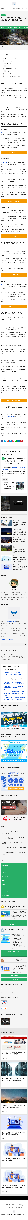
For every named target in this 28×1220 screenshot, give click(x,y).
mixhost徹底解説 (14, 975)
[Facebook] (2, 441)
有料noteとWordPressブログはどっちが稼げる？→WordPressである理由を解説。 (20, 550)
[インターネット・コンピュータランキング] (8, 989)
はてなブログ (4, 162)
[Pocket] (13, 441)
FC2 (2, 132)
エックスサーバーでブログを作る (14, 921)
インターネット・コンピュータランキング (9, 992)
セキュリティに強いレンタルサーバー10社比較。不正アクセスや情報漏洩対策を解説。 (14, 837)
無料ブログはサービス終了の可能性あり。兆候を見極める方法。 (19, 524)
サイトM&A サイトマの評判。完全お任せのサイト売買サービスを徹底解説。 (14, 832)
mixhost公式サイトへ (14, 979)
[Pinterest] (21, 441)
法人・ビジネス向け (10, 8)
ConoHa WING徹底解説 (14, 951)
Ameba (3, 284)
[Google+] (8, 441)
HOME (3, 27)
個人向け (3, 8)
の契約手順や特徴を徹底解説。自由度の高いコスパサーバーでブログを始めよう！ (14, 693)
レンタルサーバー (6, 876)
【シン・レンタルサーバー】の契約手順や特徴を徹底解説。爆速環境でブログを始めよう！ (14, 687)
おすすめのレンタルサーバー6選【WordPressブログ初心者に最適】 (9, 485)
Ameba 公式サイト (14, 306)
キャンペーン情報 (6, 869)
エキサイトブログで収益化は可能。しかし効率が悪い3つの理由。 (14, 853)
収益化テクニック (6, 884)
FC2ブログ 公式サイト (14, 152)
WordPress (5, 865)
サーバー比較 (6, 872)
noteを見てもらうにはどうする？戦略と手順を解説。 (19, 540)
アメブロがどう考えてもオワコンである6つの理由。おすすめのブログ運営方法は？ (20, 532)
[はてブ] (10, 441)
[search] (25, 644)
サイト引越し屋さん (9, 416)
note (2, 251)
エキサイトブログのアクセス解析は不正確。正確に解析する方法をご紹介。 (20, 568)
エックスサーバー (11, 383)
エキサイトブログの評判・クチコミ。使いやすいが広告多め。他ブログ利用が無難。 (13, 1186)
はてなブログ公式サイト (14, 201)
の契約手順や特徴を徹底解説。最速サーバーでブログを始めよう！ (14, 698)
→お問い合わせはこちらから (7, 639)
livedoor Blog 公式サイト (14, 236)
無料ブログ (4, 14)
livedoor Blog (4, 211)
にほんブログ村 (4, 1003)
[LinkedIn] (19, 441)
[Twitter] (5, 441)
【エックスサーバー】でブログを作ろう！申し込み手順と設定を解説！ (14, 683)
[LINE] (16, 441)
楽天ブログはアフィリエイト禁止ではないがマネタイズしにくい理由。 (19, 559)
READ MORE (4, 1058)
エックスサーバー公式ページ (14, 400)
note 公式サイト (14, 275)
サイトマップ (19, 1207)
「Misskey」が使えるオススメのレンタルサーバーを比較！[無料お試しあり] (14, 843)
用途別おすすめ (19, 8)
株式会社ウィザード (11, 621)
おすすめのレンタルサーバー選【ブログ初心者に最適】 (13, 673)
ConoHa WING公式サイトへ (14, 955)
